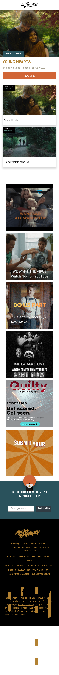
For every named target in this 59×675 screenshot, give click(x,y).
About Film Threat (14, 565)
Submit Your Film (41, 574)
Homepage (9, 87)
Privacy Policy (41, 548)
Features (37, 556)
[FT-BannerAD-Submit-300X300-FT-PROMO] (29, 431)
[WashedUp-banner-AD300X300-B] (29, 185)
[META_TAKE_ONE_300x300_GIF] (29, 333)
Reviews (8, 89)
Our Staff (47, 565)
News (29, 560)
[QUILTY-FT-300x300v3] (29, 382)
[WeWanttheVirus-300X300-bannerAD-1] (29, 234)
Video (47, 556)
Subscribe (44, 508)
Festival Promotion (37, 570)
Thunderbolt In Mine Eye (16, 161)
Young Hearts (11, 120)
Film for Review (16, 570)
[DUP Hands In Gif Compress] (29, 284)
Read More (30, 75)
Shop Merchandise (19, 574)
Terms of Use (29, 551)
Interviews (24, 556)
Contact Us (33, 565)
